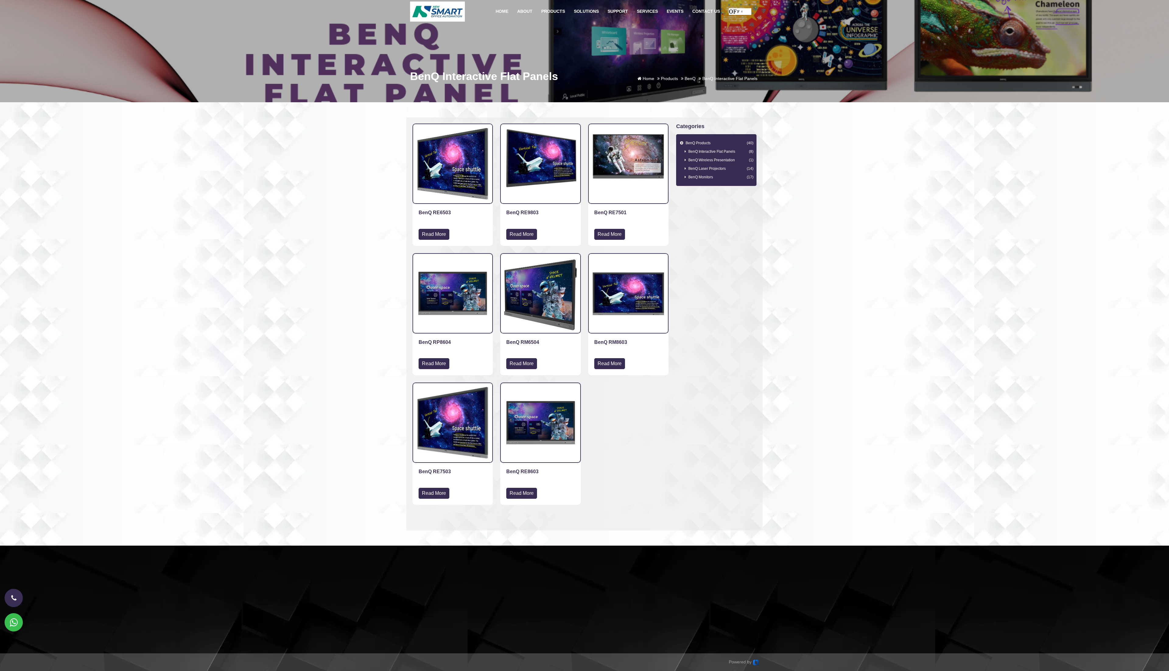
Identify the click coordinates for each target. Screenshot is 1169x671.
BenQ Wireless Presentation (721, 160)
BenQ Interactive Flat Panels (721, 151)
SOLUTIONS (586, 11)
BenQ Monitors (721, 177)
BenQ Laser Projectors (721, 168)
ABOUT (524, 11)
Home (647, 78)
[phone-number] (14, 598)
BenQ (689, 78)
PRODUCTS (553, 11)
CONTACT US (706, 11)
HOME (502, 11)
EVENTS (675, 11)
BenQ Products (719, 143)
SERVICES (647, 11)
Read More (434, 234)
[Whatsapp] (14, 622)
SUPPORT (618, 11)
